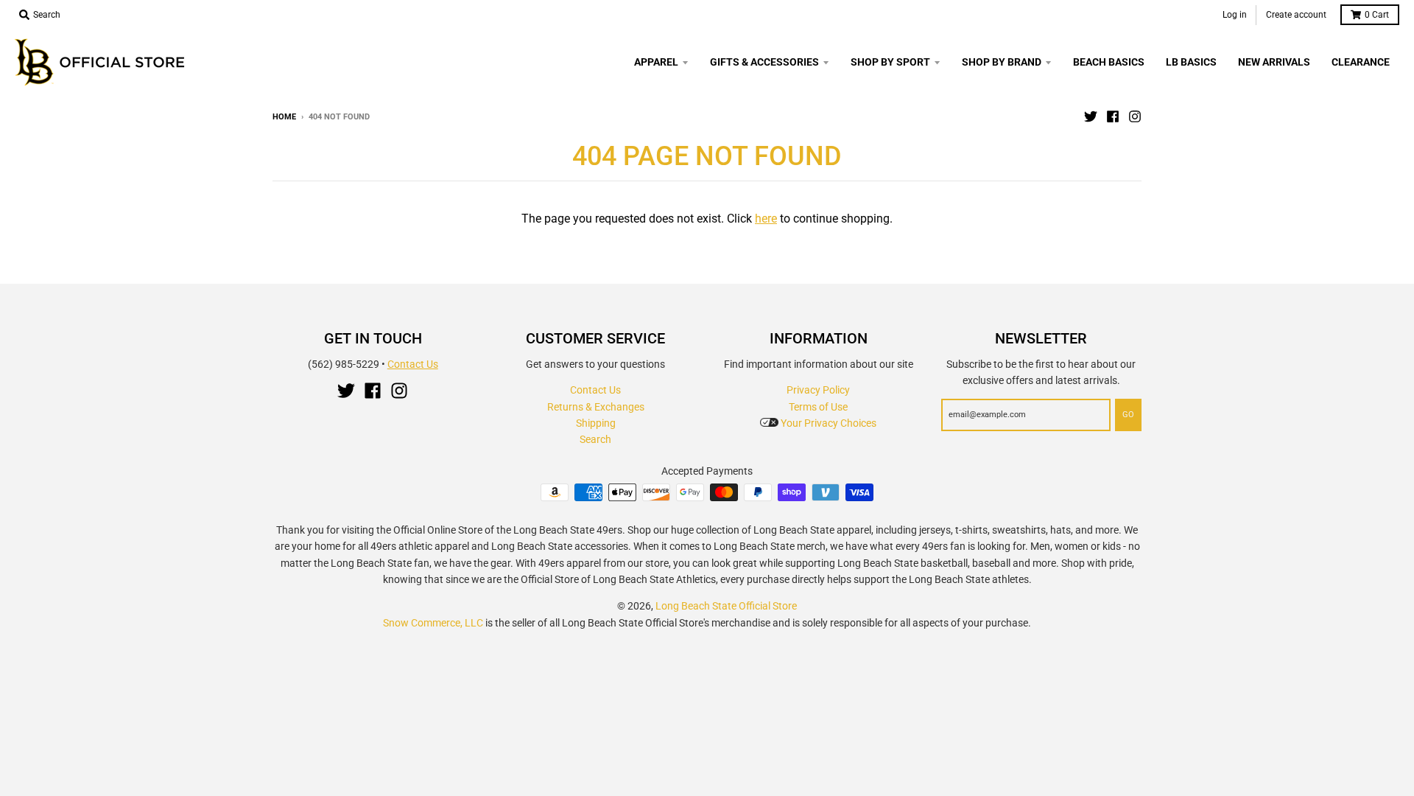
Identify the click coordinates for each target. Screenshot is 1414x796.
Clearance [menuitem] (1361, 62)
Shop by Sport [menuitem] (890, 62)
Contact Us (412, 364)
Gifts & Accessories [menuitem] (764, 62)
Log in (1235, 15)
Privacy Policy (818, 390)
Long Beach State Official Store (726, 606)
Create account (1296, 15)
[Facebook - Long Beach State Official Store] (1112, 116)
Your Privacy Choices (827, 423)
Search (595, 439)
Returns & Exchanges (595, 407)
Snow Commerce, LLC (433, 623)
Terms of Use (818, 407)
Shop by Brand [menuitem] (1001, 62)
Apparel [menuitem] (656, 62)
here (766, 219)
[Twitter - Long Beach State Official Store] (1090, 116)
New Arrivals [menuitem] (1274, 62)
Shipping (596, 423)
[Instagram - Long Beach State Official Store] (1135, 116)
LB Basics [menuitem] (1191, 62)
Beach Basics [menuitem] (1108, 62)
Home (284, 117)
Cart (1377, 15)
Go (1128, 414)
